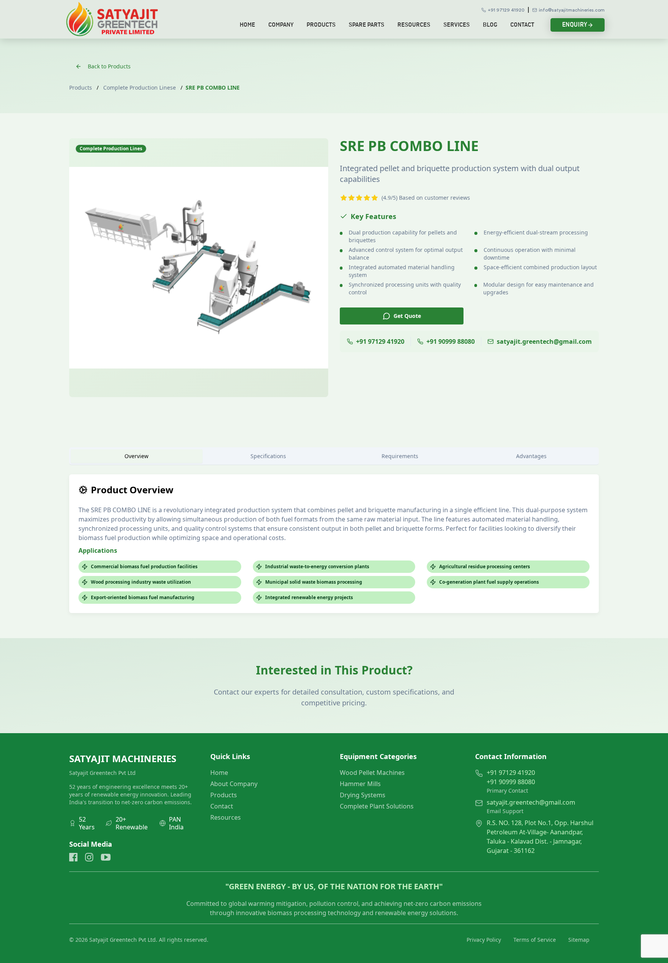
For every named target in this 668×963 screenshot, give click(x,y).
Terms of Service (534, 939)
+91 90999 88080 (511, 782)
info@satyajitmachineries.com (572, 10)
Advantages (531, 456)
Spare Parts (366, 25)
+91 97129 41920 (506, 10)
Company (280, 25)
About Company (233, 784)
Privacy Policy (484, 939)
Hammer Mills (360, 784)
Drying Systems (362, 795)
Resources (413, 25)
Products (321, 25)
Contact (522, 25)
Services (456, 25)
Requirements (400, 456)
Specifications (268, 456)
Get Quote (407, 315)
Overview (136, 456)
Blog (490, 25)
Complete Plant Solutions (377, 806)
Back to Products (109, 66)
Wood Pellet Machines (372, 772)
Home (247, 25)
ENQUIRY (574, 24)
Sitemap (579, 939)
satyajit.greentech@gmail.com (531, 802)
